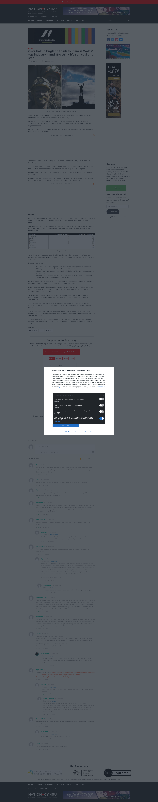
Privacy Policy (89, 432)
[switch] (101, 399)
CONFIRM (65, 425)
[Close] (110, 370)
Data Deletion (69, 432)
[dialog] (79, 401)
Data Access (79, 432)
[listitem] (79, 395)
